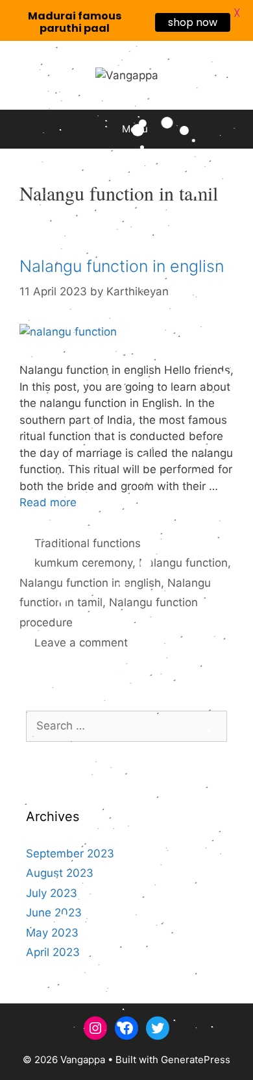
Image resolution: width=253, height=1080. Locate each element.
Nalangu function (183, 562)
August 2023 (59, 872)
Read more (48, 502)
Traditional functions (87, 543)
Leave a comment (81, 642)
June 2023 (54, 912)
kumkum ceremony (83, 562)
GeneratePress (195, 1059)
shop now (192, 22)
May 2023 (52, 932)
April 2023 (53, 952)
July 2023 (51, 893)
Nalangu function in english (121, 266)
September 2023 (70, 853)
